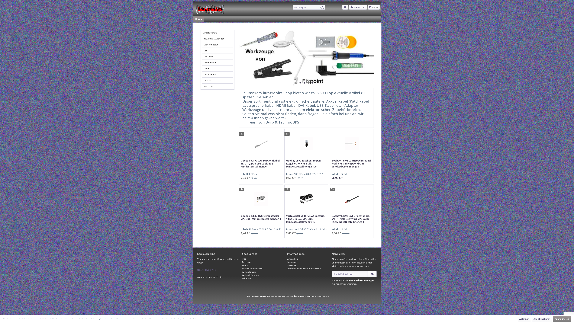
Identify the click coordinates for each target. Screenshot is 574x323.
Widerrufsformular (250, 275)
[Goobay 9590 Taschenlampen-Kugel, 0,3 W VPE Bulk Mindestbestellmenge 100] (306, 143)
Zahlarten (246, 278)
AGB (244, 259)
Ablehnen (524, 318)
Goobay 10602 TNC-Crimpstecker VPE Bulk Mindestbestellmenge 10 (261, 217)
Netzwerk (208, 56)
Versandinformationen (252, 268)
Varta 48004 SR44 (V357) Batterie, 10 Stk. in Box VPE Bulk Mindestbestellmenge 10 (305, 219)
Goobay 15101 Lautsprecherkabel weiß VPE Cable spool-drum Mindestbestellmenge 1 (351, 163)
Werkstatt (208, 86)
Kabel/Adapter (210, 44)
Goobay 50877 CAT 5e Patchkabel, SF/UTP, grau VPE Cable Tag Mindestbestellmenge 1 (260, 163)
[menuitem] (309, 7)
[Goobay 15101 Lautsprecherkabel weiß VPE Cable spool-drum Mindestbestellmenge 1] (352, 143)
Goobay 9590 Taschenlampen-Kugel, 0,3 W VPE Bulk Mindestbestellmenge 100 (304, 163)
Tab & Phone (209, 74)
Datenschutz (292, 259)
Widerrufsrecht (249, 272)
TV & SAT (207, 80)
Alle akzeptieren (541, 318)
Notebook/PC (210, 62)
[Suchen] (322, 7)
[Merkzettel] (345, 7)
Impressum (292, 262)
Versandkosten (293, 296)
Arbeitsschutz (210, 32)
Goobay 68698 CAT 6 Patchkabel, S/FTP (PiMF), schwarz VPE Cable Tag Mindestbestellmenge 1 (351, 219)
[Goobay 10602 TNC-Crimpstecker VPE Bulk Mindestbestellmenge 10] (261, 198)
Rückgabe (246, 262)
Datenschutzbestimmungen (359, 280)
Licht (205, 50)
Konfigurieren (562, 318)
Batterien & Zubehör (213, 38)
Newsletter (292, 265)
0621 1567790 (206, 270)
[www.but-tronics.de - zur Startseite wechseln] (210, 9)
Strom (206, 68)
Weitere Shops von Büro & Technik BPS (304, 268)
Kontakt (245, 265)
